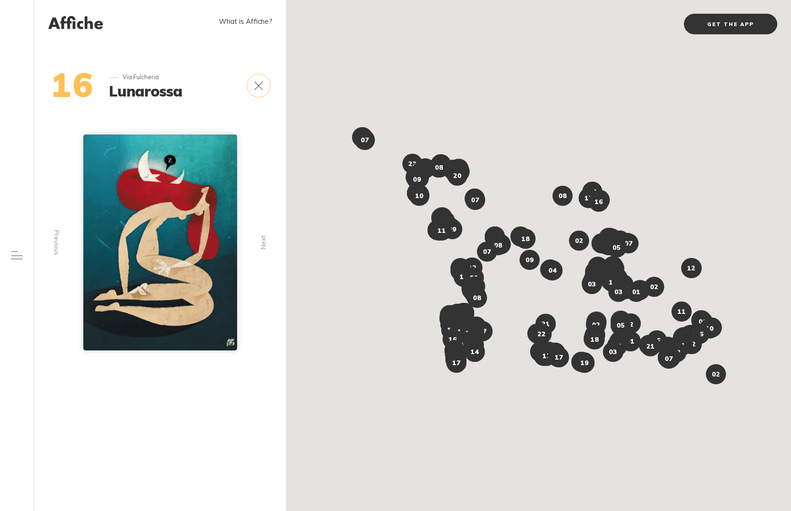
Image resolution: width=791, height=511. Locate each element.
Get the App (730, 24)
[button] (650, 346)
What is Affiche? (245, 21)
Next (263, 242)
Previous (57, 242)
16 (72, 84)
